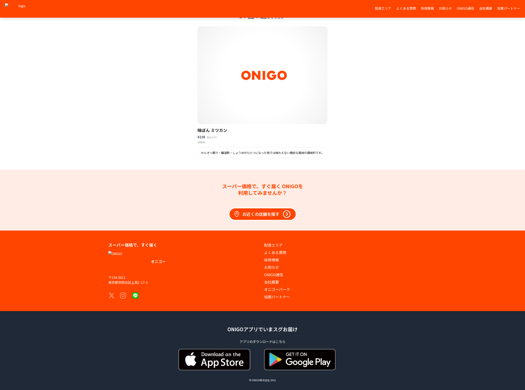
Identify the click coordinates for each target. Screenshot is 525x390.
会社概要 (485, 8)
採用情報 (427, 8)
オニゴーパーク (277, 289)
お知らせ (445, 8)
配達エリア (383, 8)
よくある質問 (406, 8)
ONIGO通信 (465, 8)
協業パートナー (508, 8)
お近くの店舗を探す (260, 214)
